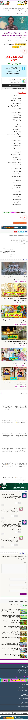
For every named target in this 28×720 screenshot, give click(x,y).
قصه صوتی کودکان (13, 8)
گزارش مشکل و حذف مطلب (20, 222)
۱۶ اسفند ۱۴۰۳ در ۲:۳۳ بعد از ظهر (7, 521)
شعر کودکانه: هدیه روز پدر (20, 363)
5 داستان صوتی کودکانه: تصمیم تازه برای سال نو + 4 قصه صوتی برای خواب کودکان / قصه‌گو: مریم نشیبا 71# (10, 611)
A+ (18, 44)
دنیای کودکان (21, 8)
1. (15, 88)
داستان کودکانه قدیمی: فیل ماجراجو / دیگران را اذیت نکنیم (11, 654)
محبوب (21, 601)
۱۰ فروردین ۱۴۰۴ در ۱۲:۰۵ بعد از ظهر (8, 510)
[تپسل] (2, 226)
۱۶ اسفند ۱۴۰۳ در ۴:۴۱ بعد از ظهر (7, 539)
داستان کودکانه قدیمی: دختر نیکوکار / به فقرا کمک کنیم (11, 649)
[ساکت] (7, 85)
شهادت (11, 235)
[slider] (5, 85)
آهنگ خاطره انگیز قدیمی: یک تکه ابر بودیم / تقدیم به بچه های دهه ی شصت (15, 278)
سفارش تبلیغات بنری (23, 706)
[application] (14, 85)
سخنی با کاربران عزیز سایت (13, 604)
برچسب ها (11, 601)
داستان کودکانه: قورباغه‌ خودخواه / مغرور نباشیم (11, 638)
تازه (26, 601)
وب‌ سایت (24, 588)
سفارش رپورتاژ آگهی (23, 698)
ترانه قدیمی (20, 235)
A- (15, 44)
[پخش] (24, 85)
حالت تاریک (23, 44)
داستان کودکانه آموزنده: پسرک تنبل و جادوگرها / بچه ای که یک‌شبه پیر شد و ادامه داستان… (11, 633)
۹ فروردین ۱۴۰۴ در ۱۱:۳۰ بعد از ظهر (7, 494)
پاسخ (3, 505)
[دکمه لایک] (25, 51)
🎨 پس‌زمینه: (11, 44)
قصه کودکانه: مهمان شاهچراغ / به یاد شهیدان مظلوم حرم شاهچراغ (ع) (15, 342)
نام (26, 577)
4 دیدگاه (13, 40)
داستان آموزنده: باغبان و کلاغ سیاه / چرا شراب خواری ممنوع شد (11, 627)
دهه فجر (15, 235)
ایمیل (25, 582)
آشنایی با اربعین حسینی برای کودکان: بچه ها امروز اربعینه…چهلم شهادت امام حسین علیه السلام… (10, 644)
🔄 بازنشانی (15, 47)
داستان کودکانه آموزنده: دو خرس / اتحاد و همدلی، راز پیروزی (11, 621)
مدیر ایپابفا (15, 508)
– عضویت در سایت (23, 688)
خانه (26, 8)
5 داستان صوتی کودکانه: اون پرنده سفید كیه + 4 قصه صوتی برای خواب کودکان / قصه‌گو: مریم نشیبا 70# (11, 616)
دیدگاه (25, 562)
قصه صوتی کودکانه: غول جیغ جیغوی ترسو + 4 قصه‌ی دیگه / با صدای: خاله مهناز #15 (9, 250)
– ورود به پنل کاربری (23, 690)
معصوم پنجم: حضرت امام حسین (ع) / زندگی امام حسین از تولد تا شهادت (15, 299)
